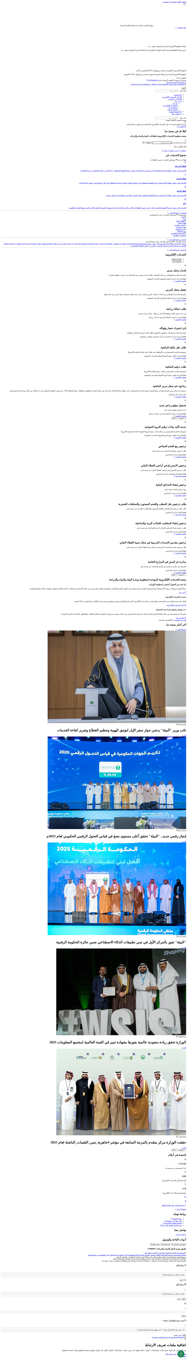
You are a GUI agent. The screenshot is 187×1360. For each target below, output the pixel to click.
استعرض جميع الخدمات (177, 213)
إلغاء (184, 1335)
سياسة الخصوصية (179, 1255)
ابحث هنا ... (182, 91)
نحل (165, 151)
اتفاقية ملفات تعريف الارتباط (176, 1354)
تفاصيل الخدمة (180, 281)
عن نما (175, 103)
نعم (181, 1280)
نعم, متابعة (177, 1335)
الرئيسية (177, 95)
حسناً (183, 1316)
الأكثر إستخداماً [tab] (176, 259)
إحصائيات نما (172, 107)
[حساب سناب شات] (185, 1235)
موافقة (183, 1356)
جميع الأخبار (181, 629)
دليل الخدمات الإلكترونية (171, 97)
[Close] (184, 4)
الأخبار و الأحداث (174, 99)
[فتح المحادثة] (180, 1353)
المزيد (184, 735)
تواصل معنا (176, 114)
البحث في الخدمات (179, 143)
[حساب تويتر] (181, 1235)
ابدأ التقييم (182, 126)
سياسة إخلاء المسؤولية (135, 1255)
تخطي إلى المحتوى (169, 2)
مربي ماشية (173, 151)
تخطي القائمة (181, 2)
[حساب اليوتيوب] (179, 1235)
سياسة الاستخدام (166, 1255)
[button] (180, 28)
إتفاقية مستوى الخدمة (152, 1255)
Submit (148, 143)
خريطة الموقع (93, 1255)
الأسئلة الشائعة (174, 112)
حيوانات (183, 151)
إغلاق (183, 1299)
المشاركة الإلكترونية (170, 105)
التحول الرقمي (172, 110)
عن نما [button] (177, 101)
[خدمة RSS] (177, 1235)
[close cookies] (185, 1358)
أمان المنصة (122, 1255)
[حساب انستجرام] (183, 1235)
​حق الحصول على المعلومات (108, 1255)
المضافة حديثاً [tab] (177, 261)
